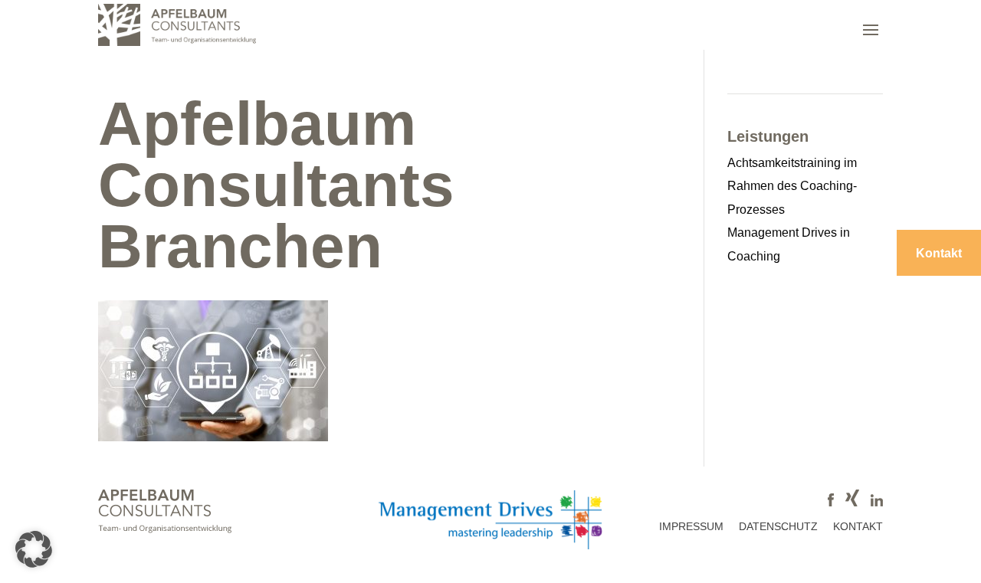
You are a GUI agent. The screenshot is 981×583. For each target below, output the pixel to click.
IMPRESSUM (691, 526)
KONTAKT (858, 526)
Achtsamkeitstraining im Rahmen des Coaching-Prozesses (792, 186)
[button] (33, 549)
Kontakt (939, 253)
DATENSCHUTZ (778, 526)
